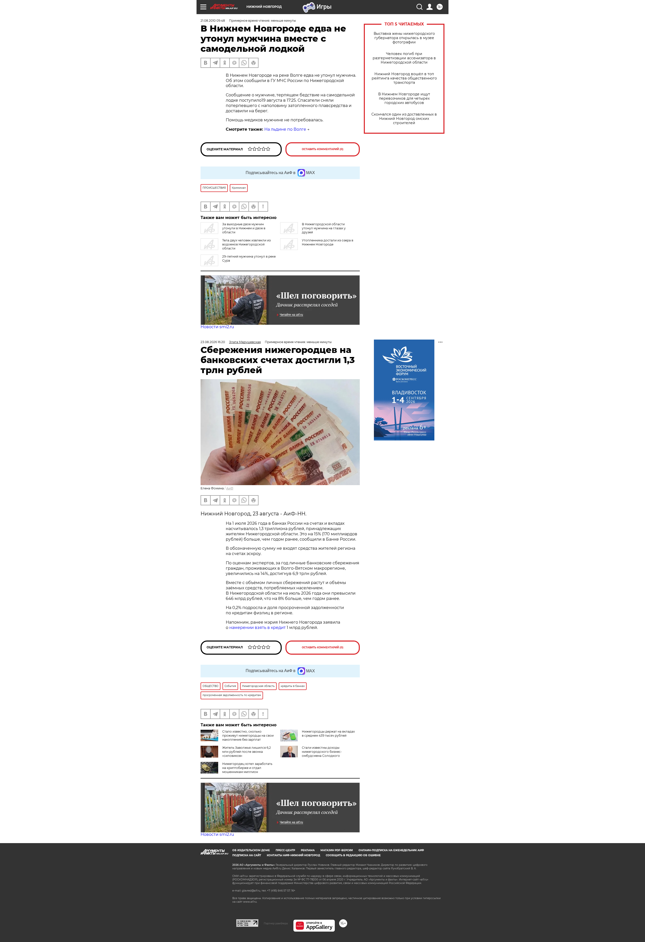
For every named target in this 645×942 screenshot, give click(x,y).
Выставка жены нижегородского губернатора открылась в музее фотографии (404, 38)
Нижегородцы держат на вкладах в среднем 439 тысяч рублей (328, 733)
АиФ (229, 488)
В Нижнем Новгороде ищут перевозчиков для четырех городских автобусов (404, 98)
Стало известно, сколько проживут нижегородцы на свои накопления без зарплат (248, 735)
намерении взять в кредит (257, 627)
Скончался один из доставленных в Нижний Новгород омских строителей (404, 118)
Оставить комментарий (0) (322, 149)
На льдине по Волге (285, 129)
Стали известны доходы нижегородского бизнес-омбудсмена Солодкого (322, 752)
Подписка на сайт (246, 855)
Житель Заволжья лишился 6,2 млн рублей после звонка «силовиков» (246, 752)
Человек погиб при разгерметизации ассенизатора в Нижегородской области (404, 58)
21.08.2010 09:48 (213, 20)
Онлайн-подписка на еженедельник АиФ (391, 850)
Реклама (308, 850)
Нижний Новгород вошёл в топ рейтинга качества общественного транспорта (404, 78)
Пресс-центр (285, 850)
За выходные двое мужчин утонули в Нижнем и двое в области (243, 228)
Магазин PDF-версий (336, 850)
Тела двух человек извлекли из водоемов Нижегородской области (246, 244)
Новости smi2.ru (217, 326)
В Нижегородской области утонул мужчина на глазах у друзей (324, 228)
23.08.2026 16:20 (213, 342)
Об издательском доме (251, 850)
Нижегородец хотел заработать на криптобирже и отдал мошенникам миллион (247, 768)
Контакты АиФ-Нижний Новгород (293, 855)
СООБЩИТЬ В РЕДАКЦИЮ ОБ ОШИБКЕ (353, 855)
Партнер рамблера (276, 923)
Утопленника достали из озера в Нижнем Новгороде (327, 242)
